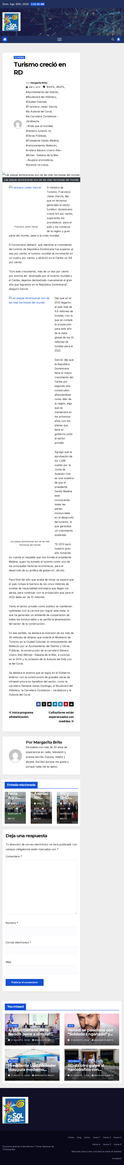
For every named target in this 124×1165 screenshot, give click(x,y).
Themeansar (8, 1149)
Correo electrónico (18, 942)
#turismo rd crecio (37, 164)
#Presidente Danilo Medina (42, 140)
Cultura (13, 1026)
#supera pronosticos (40, 160)
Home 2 (107, 1137)
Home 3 (118, 1137)
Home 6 (118, 1144)
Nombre (12, 922)
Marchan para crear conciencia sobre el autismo (97, 1151)
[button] (113, 39)
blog (79, 1137)
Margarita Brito (39, 82)
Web (8, 962)
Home (71, 1137)
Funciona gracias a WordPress (18, 1146)
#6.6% (60, 86)
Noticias (13, 1061)
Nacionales (74, 1061)
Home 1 (96, 1137)
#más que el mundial (40, 126)
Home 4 (96, 1144)
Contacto (117, 1158)
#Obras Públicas (36, 135)
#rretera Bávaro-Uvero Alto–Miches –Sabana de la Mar (44, 153)
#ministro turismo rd (38, 130)
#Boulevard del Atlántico (41, 97)
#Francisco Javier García (41, 106)
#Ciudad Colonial (36, 101)
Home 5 (107, 1144)
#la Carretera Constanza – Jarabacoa (42, 119)
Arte (71, 1026)
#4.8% (51, 86)
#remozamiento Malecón (41, 145)
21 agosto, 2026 (21, 1040)
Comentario (14, 856)
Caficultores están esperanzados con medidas (61, 717)
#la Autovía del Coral (39, 111)
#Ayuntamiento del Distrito (42, 92)
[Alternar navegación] (59, 39)
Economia (19, 57)
